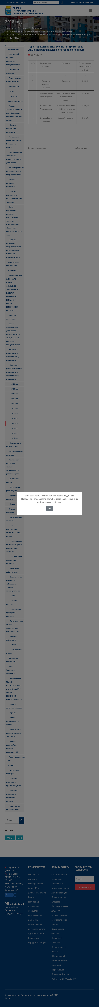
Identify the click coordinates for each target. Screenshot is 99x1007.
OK (49, 508)
